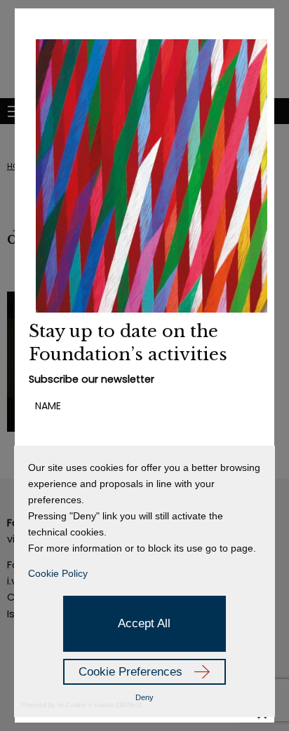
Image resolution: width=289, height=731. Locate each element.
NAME (48, 406)
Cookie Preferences (130, 671)
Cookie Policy (58, 573)
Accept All (144, 623)
